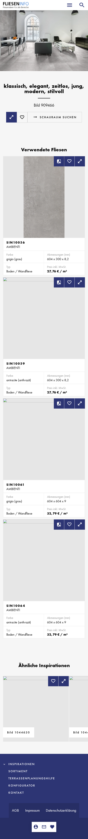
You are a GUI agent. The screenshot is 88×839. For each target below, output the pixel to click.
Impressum (32, 810)
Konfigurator (21, 785)
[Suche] (82, 5)
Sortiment (18, 771)
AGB (15, 810)
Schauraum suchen (58, 117)
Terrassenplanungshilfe (31, 778)
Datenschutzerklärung (61, 810)
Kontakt (16, 793)
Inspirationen (21, 764)
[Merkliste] (52, 827)
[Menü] (69, 5)
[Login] (36, 827)
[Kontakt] (44, 827)
